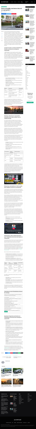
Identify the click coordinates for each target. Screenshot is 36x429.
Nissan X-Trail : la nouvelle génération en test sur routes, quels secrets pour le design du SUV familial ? (32, 38)
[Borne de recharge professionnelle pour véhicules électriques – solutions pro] (6, 371)
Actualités (26, 66)
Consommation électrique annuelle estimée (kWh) (10, 304)
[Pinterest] (2, 38)
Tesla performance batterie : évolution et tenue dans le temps (15, 398)
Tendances (26, 85)
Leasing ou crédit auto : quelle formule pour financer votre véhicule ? (32, 10)
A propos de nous (8, 422)
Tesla (26, 86)
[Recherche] (34, 2)
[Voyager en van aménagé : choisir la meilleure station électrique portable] (6, 381)
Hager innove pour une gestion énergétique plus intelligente (17, 386)
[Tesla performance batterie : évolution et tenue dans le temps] (11, 396)
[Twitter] (2, 35)
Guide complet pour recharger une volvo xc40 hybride (17, 375)
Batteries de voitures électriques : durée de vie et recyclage (15, 410)
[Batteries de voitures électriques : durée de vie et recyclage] (11, 409)
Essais (26, 76)
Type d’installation (6, 297)
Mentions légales (19, 422)
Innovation (26, 78)
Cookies (15, 422)
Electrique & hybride (26, 2)
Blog (26, 67)
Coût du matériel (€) (6, 299)
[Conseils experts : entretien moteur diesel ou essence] (11, 403)
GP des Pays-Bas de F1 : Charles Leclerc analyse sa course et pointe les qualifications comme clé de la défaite (32, 51)
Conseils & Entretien (21, 402)
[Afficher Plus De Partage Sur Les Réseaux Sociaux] (17, 14)
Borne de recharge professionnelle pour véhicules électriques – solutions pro (6, 375)
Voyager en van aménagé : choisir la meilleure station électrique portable (6, 386)
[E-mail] (2, 40)
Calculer (6, 311)
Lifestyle (20, 403)
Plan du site (29, 400)
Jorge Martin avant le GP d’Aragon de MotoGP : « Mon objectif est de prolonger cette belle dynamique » (32, 16)
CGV (12, 422)
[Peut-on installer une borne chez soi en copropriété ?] (12, 22)
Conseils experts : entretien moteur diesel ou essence (15, 404)
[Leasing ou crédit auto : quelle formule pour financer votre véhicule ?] (27, 10)
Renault (26, 84)
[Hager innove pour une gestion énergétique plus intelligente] (18, 381)
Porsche (26, 83)
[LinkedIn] (2, 37)
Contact (29, 401)
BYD (25, 69)
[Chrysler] (5, 1)
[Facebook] (2, 33)
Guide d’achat (22, 2)
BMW (26, 68)
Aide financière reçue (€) (7, 309)
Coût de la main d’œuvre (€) (7, 302)
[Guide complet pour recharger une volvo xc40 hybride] (18, 371)
